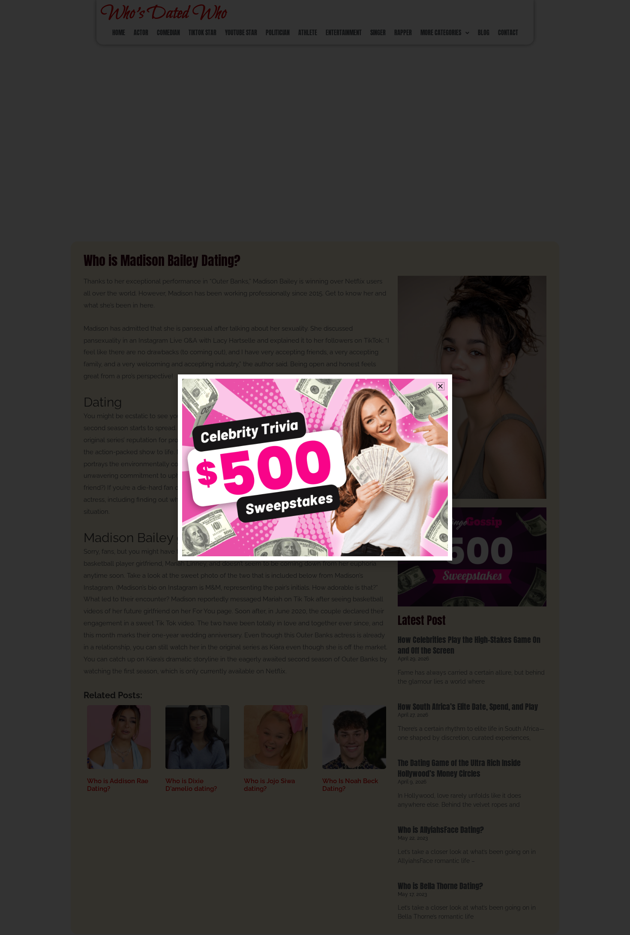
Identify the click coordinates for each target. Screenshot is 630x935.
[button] (440, 386)
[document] (315, 467)
